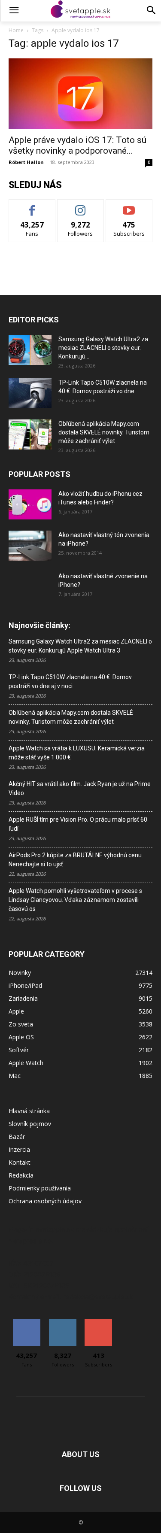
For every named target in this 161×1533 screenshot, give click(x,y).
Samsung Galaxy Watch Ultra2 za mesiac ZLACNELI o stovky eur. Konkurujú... (103, 348)
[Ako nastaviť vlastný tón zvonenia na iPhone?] (30, 546)
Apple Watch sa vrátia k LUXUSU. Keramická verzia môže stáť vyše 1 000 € (77, 753)
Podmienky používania (40, 1188)
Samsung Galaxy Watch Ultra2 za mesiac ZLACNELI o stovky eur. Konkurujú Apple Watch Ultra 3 (80, 646)
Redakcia (21, 1175)
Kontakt (19, 1162)
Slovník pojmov (30, 1124)
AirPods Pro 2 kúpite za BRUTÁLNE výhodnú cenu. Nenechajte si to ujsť (76, 860)
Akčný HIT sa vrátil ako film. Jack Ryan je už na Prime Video (80, 788)
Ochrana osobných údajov (45, 1201)
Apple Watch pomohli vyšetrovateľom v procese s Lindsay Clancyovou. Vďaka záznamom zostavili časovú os (75, 899)
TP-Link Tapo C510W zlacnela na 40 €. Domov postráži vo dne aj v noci (70, 681)
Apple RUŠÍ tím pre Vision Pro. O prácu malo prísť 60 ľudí (78, 824)
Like (32, 206)
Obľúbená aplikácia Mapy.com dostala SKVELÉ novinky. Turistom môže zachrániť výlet (103, 432)
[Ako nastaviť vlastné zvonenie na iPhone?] (30, 583)
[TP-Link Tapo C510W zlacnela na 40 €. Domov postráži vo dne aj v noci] (30, 393)
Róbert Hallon (26, 162)
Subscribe (129, 206)
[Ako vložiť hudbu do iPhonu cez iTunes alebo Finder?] (30, 504)
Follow (80, 206)
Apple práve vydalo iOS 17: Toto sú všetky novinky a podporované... (77, 145)
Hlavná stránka (29, 1111)
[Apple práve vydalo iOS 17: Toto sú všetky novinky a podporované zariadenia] (80, 93)
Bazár (17, 1136)
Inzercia (19, 1149)
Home (16, 30)
